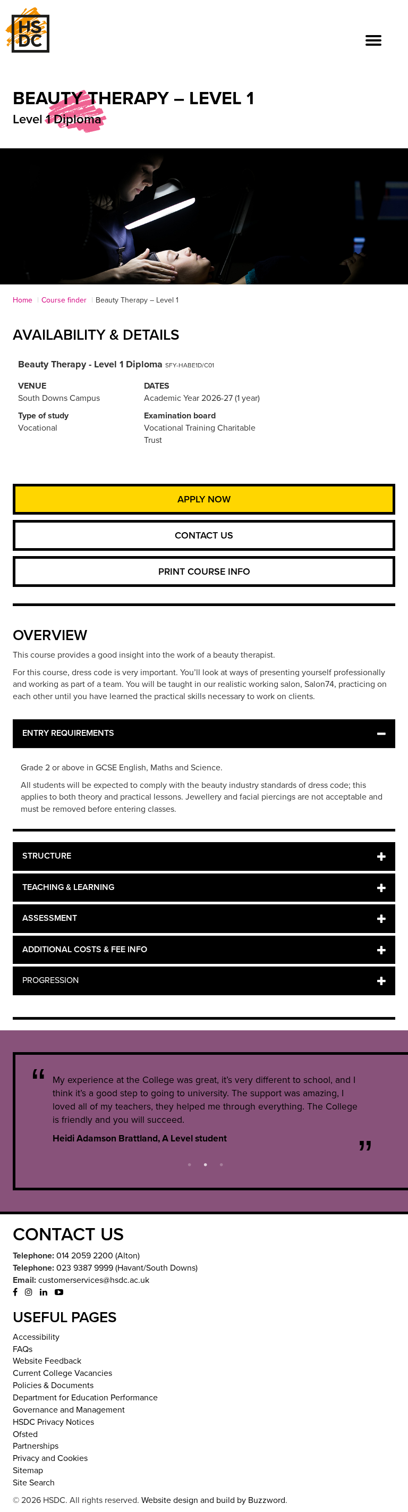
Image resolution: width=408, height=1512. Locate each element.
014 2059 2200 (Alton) (98, 1255)
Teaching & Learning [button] (68, 887)
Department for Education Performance (85, 1397)
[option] (205, 1109)
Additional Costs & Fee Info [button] (84, 949)
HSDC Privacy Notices (53, 1422)
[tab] (204, 733)
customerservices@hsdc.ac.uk (93, 1280)
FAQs (22, 1349)
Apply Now (204, 499)
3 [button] (221, 1163)
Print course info (204, 571)
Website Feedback (47, 1361)
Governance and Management (69, 1410)
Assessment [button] (49, 918)
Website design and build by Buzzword (213, 1500)
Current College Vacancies (62, 1373)
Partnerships (35, 1446)
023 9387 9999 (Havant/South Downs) (127, 1268)
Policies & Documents (53, 1385)
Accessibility (36, 1337)
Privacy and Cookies (50, 1458)
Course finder (64, 300)
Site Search (34, 1482)
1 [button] (189, 1163)
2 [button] (205, 1163)
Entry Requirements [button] (68, 733)
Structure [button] (46, 856)
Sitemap (28, 1470)
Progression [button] (50, 980)
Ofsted (25, 1434)
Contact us (204, 535)
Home (22, 300)
